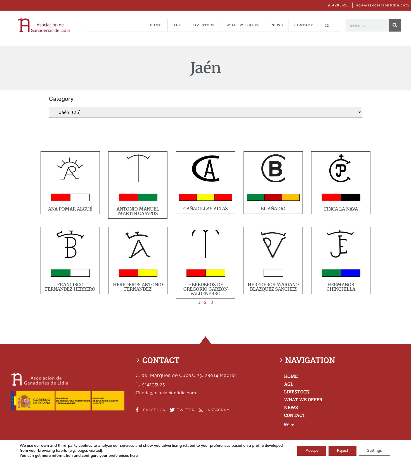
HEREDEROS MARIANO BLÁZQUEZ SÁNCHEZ (273, 287)
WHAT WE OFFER (243, 25)
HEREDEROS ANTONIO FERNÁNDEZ (138, 287)
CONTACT (303, 25)
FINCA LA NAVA (341, 209)
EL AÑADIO (273, 208)
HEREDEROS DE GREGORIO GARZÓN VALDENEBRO (205, 289)
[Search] (395, 25)
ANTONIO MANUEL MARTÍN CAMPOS (138, 211)
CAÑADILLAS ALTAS (205, 208)
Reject (342, 450)
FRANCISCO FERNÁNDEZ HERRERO (70, 287)
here (134, 455)
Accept (312, 450)
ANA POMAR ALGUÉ (70, 209)
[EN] (329, 25)
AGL (177, 25)
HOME (156, 25)
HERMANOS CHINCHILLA (341, 287)
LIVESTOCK (204, 25)
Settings (374, 450)
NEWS (277, 25)
